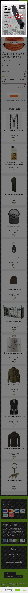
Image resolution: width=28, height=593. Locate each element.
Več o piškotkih (24, 590)
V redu (17, 590)
